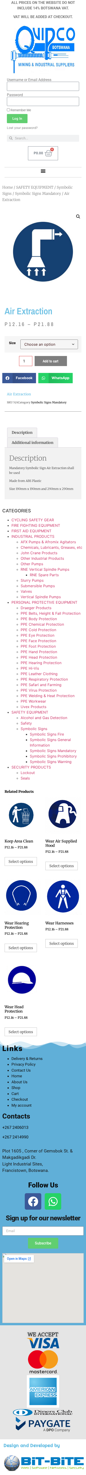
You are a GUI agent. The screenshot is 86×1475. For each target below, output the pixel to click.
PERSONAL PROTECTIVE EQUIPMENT (44, 602)
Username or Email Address (29, 80)
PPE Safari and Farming (41, 684)
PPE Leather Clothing (39, 673)
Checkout (19, 1099)
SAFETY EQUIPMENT (34, 187)
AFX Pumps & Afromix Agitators (48, 542)
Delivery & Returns (27, 1058)
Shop (15, 1087)
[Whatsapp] (53, 1201)
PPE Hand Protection (39, 651)
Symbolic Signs (34, 728)
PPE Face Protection (38, 640)
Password (15, 95)
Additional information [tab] (32, 442)
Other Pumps (32, 564)
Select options (20, 861)
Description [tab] (22, 432)
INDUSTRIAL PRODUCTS (32, 536)
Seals (25, 778)
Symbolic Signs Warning (51, 761)
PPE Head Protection (39, 657)
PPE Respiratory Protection (44, 679)
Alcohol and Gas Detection (44, 717)
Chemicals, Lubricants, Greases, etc (51, 547)
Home (7, 187)
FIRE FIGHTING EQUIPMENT (35, 525)
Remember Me (20, 110)
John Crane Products (39, 553)
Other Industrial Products (42, 558)
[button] (43, 171)
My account (21, 1105)
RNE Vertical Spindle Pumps (45, 569)
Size (12, 343)
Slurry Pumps (32, 580)
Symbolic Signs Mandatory (38, 193)
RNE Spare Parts (44, 575)
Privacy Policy (23, 1064)
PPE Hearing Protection (41, 662)
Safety (26, 723)
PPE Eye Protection (37, 635)
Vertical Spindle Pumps (41, 597)
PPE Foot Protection (38, 646)
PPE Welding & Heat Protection (48, 695)
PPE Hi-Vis (30, 668)
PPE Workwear (33, 701)
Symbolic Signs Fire (47, 734)
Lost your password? (22, 128)
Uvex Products (33, 706)
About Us (19, 1082)
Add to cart (50, 361)
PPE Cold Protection (38, 629)
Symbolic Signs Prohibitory (53, 756)
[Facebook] (33, 1201)
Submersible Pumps (38, 586)
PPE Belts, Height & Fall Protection (50, 613)
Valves (26, 591)
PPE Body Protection (39, 619)
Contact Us (21, 1070)
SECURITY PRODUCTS (31, 767)
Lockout (28, 772)
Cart (15, 1093)
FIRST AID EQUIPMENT (31, 531)
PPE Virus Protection (39, 690)
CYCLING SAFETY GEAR (32, 520)
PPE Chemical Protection (42, 624)
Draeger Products (36, 608)
